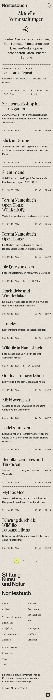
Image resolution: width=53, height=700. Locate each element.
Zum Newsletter (14, 688)
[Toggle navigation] (49, 5)
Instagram (33, 628)
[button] (48, 695)
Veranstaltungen (11, 617)
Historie (7, 653)
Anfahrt (6, 640)
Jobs (4, 665)
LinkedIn (32, 640)
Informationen (10, 634)
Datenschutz (34, 615)
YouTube (32, 634)
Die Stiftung (9, 648)
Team (4, 659)
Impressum (33, 609)
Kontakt (32, 603)
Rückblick (7, 623)
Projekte (7, 628)
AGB (29, 620)
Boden (5, 603)
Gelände (6, 609)
